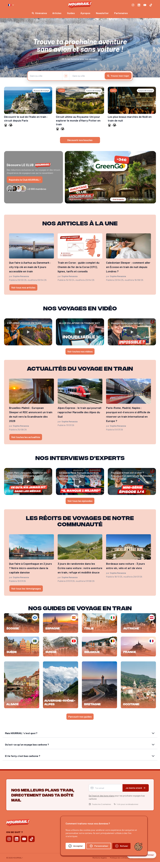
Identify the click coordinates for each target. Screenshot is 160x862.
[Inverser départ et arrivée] (66, 76)
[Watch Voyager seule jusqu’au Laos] (132, 332)
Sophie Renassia (21, 276)
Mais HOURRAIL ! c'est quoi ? (21, 733)
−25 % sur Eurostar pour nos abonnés (80, 59)
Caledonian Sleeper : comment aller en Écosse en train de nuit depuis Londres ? (128, 267)
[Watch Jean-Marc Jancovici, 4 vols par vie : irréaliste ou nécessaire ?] (28, 481)
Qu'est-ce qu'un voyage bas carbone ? (27, 744)
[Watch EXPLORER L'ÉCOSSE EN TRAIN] (28, 332)
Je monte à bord (134, 788)
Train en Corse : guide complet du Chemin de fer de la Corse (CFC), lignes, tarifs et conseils (78, 267)
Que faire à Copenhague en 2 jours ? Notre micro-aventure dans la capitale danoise (30, 568)
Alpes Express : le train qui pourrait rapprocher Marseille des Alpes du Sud (79, 412)
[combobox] (11, 5)
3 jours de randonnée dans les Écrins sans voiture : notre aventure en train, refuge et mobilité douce (80, 568)
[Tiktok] (150, 5)
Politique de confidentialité (121, 858)
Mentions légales (99, 858)
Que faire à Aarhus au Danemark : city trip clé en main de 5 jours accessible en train (30, 267)
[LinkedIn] (139, 5)
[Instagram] (133, 5)
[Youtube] (145, 5)
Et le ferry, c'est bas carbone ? (22, 755)
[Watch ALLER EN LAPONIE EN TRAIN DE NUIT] (80, 332)
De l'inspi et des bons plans (101, 795)
